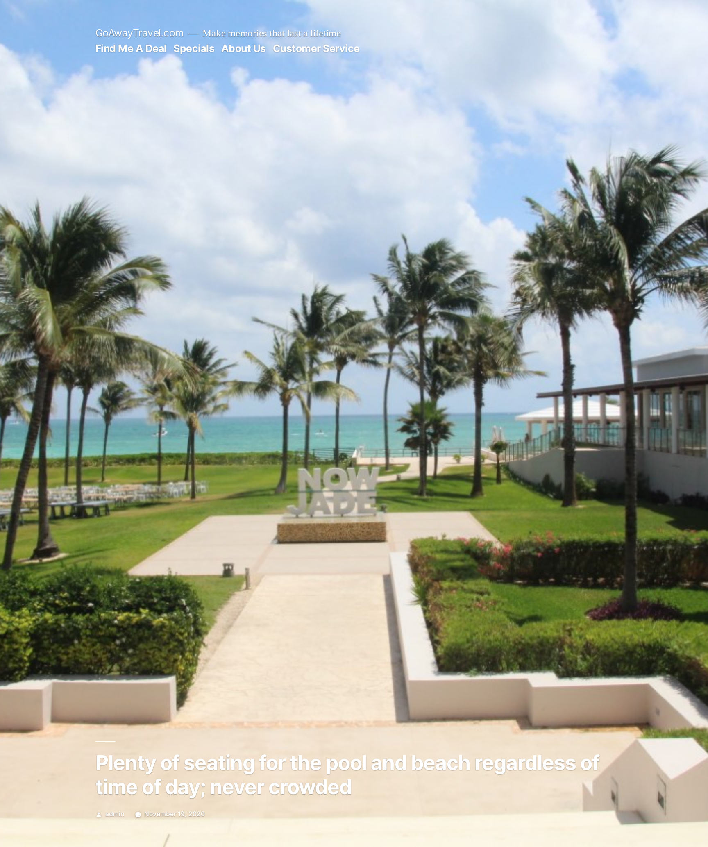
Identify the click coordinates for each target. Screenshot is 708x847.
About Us (243, 48)
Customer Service (316, 48)
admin (114, 814)
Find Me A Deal (131, 48)
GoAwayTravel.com (139, 33)
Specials (193, 48)
